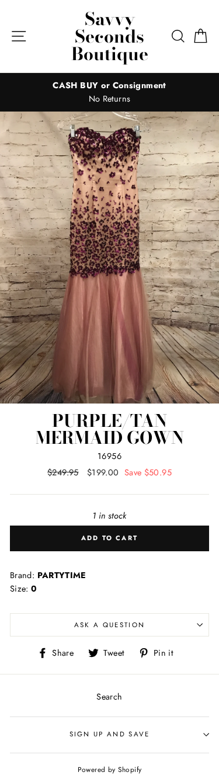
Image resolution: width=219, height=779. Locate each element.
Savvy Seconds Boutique (109, 36)
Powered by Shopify (110, 769)
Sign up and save (109, 734)
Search (109, 697)
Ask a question (109, 625)
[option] (109, 92)
